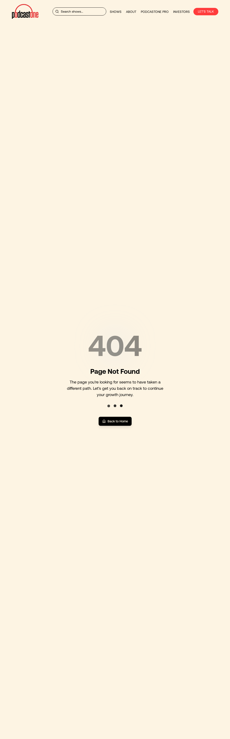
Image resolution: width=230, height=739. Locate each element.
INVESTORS (181, 12)
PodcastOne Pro (155, 12)
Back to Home (118, 421)
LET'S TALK (206, 11)
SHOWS (116, 12)
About (131, 12)
